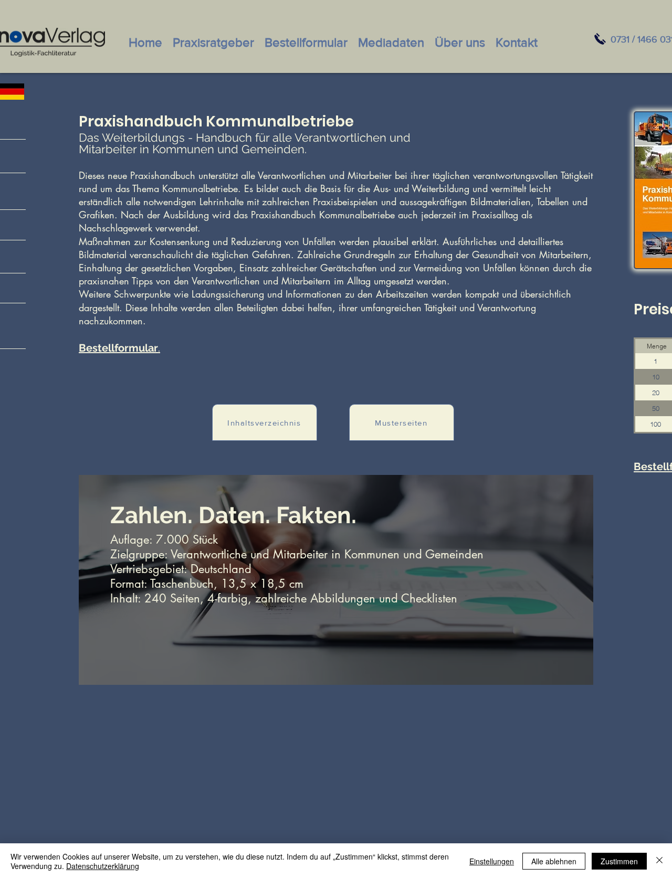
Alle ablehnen (553, 861)
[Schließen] (659, 861)
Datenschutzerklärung (102, 866)
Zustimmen (619, 861)
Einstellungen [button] (491, 861)
